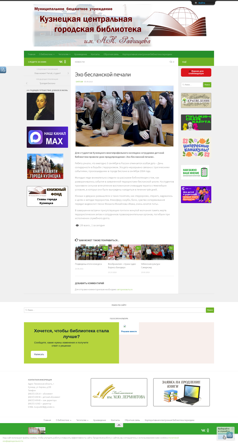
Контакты (95, 54)
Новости (80, 61)
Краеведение (80, 54)
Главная (31, 54)
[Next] (168, 116)
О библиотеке (45, 54)
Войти (202, 3)
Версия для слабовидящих (196, 72)
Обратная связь (111, 54)
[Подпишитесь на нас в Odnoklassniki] (65, 61)
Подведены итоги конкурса (88, 263)
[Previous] (81, 116)
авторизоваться (124, 289)
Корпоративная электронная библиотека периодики (147, 54)
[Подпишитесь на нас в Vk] (60, 61)
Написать (39, 354)
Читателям (63, 54)
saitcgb (79, 81)
